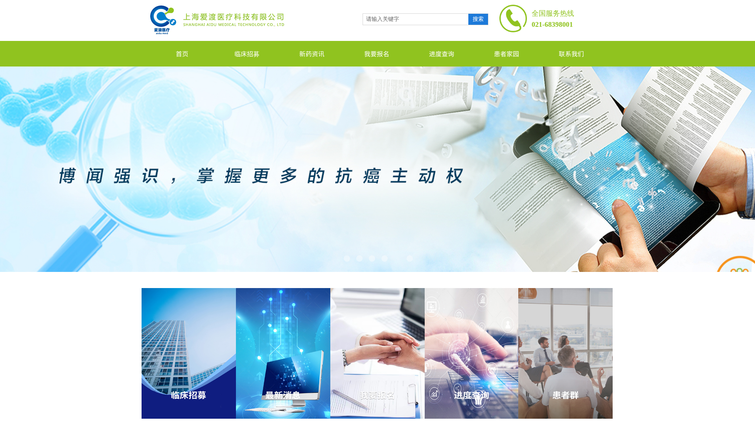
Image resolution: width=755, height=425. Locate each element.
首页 (182, 53)
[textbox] (415, 19)
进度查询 (441, 53)
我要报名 (376, 53)
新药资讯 (311, 53)
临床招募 (247, 53)
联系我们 (571, 53)
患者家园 (506, 53)
